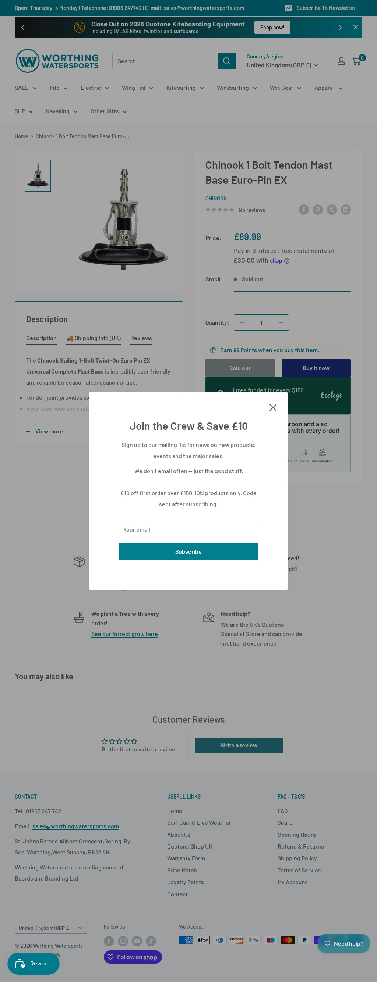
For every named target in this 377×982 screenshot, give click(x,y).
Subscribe (188, 551)
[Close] (273, 406)
